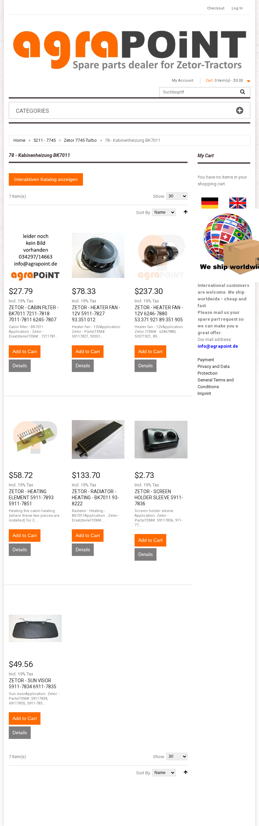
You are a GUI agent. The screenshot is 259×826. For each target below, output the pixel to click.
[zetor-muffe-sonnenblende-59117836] (161, 439)
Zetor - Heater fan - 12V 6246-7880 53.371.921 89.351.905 (159, 313)
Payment (206, 359)
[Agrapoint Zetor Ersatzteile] (209, 200)
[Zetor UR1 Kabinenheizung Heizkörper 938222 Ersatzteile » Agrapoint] (98, 439)
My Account (182, 80)
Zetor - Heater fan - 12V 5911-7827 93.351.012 (96, 313)
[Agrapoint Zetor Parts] (237, 200)
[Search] (242, 92)
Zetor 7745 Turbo (80, 140)
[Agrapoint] (129, 49)
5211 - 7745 (44, 140)
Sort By (143, 212)
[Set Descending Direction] (185, 212)
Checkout (215, 8)
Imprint (204, 393)
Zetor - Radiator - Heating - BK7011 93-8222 (95, 497)
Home (19, 140)
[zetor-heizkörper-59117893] (35, 439)
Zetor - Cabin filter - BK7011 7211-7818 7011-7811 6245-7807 (34, 313)
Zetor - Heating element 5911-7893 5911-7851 (31, 497)
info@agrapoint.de (218, 346)
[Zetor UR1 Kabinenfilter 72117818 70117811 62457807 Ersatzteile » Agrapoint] (35, 255)
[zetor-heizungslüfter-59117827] (98, 255)
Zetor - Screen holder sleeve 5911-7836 (159, 497)
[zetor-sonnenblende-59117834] (35, 628)
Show (158, 196)
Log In (237, 8)
